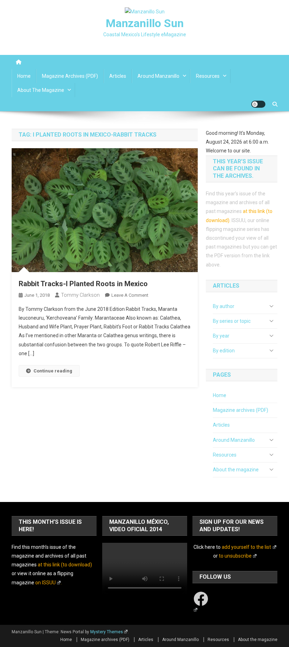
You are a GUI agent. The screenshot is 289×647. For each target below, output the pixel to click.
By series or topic (232, 321)
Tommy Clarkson (80, 295)
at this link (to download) (65, 564)
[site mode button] (258, 104)
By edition (224, 350)
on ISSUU (45, 582)
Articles (117, 76)
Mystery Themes (106, 631)
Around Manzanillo (158, 76)
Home (24, 76)
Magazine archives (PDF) (70, 76)
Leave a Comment (129, 295)
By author (223, 306)
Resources (208, 76)
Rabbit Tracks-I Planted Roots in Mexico (83, 283)
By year (221, 336)
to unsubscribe (235, 556)
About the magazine (40, 90)
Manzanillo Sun (145, 23)
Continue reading (52, 370)
